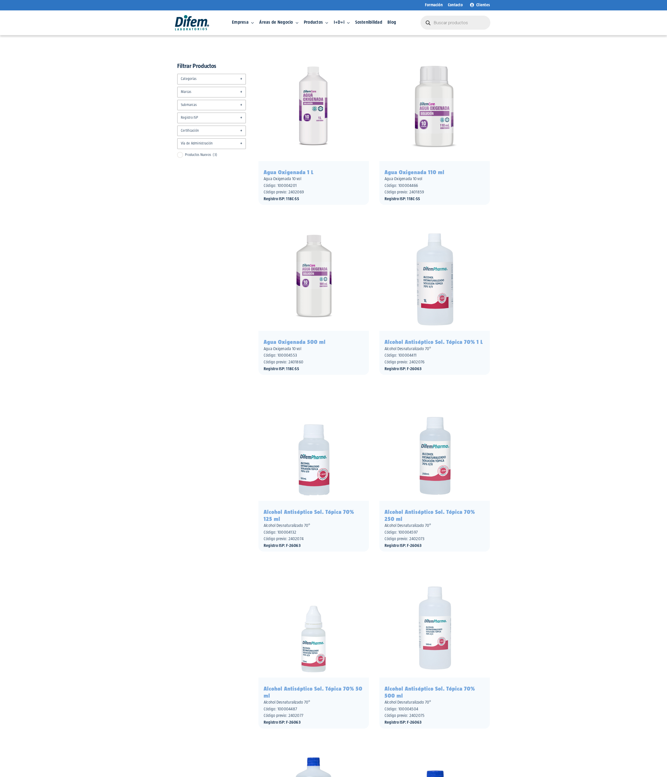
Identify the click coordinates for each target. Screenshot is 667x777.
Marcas (211, 92)
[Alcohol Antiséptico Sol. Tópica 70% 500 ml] (434, 570)
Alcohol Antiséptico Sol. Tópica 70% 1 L (434, 342)
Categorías (211, 79)
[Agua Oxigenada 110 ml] (434, 54)
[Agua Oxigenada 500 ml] (313, 224)
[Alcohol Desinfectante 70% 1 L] (313, 747)
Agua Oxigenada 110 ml (414, 172)
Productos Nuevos (201, 155)
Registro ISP (211, 117)
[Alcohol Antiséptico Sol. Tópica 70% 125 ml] (313, 393)
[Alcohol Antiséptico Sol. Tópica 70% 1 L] (434, 224)
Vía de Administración (211, 143)
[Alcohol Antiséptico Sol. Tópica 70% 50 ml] (313, 570)
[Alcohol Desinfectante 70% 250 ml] (434, 747)
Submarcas (211, 105)
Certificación (211, 130)
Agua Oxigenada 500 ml (295, 342)
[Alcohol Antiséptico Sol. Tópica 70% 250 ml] (434, 393)
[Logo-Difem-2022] (192, 17)
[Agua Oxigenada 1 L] (313, 54)
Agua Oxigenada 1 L (288, 172)
